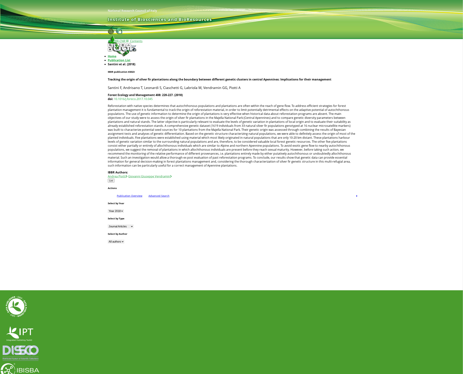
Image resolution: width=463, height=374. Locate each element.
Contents (136, 41)
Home (112, 56)
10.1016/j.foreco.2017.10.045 (133, 99)
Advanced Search (158, 195)
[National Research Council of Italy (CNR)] (119, 33)
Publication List (119, 60)
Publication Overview (129, 195)
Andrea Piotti (117, 176)
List (111, 180)
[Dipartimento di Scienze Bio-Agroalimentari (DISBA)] (112, 33)
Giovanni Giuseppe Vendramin (149, 176)
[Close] (110, 49)
